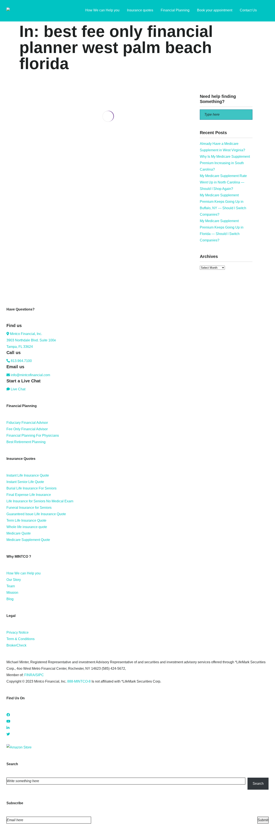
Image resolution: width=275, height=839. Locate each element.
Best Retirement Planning (26, 442)
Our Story (13, 580)
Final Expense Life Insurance (28, 495)
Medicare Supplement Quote (28, 540)
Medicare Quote (18, 533)
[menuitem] (266, 10)
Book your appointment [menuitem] (214, 10)
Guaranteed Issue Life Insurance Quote (36, 514)
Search (258, 783)
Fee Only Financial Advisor (27, 429)
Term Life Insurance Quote (26, 520)
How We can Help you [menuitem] (102, 10)
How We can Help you (23, 573)
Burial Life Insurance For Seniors (31, 488)
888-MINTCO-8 (79, 681)
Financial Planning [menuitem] (175, 10)
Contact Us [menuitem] (248, 10)
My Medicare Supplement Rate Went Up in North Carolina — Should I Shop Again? (223, 182)
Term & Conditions (20, 639)
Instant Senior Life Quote (25, 482)
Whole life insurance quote (26, 527)
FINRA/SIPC (34, 675)
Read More (27, 172)
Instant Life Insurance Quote (27, 475)
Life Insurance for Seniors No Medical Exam (39, 501)
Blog (10, 599)
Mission (12, 592)
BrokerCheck (16, 645)
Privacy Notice (17, 632)
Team (10, 586)
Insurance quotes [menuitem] (140, 10)
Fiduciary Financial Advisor (27, 422)
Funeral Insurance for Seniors (29, 507)
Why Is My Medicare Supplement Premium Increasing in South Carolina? (225, 163)
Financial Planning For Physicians (32, 435)
